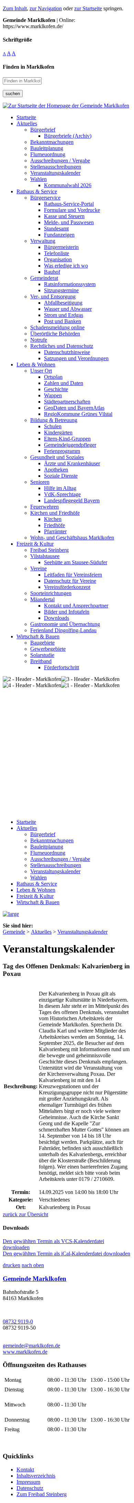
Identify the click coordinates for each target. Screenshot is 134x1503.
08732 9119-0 (18, 1321)
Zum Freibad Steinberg (41, 1494)
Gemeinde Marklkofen (34, 1278)
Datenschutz (29, 1488)
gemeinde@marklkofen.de (31, 1345)
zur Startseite (88, 8)
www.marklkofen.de (25, 1352)
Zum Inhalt (15, 8)
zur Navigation (46, 8)
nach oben (33, 1265)
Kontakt (25, 1469)
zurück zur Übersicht (25, 1214)
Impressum (28, 1482)
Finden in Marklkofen (28, 67)
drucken (11, 1265)
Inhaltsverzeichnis (35, 1476)
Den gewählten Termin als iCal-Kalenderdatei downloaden (66, 1253)
